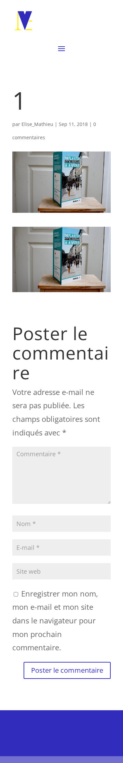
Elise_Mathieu (37, 124)
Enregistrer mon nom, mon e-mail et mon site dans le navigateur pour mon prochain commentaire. (55, 620)
